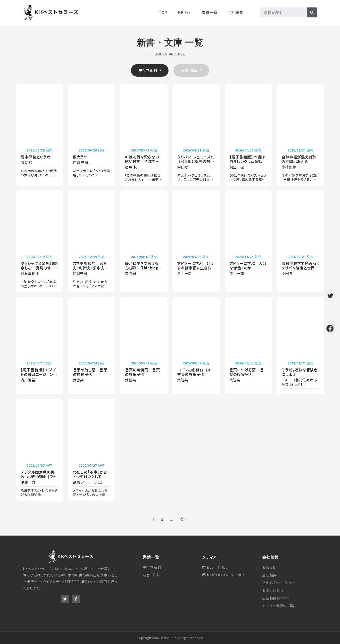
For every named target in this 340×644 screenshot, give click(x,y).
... (171, 519)
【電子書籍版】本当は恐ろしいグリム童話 (247, 159)
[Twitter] (65, 599)
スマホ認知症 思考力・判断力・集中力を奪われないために (91, 268)
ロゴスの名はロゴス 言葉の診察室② (196, 372)
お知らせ (184, 12)
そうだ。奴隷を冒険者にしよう (300, 372)
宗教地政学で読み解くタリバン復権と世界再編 (300, 268)
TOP (163, 12)
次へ (183, 519)
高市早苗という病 (36, 156)
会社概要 (235, 12)
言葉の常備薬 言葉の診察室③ (142, 372)
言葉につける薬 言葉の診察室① (246, 372)
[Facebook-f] (76, 599)
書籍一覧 (151, 557)
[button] (149, 70)
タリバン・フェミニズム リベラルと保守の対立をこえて (197, 161)
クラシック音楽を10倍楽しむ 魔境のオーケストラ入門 (39, 268)
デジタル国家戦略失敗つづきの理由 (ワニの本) (39, 476)
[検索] (312, 12)
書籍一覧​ (210, 12)
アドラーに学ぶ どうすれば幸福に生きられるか (196, 268)
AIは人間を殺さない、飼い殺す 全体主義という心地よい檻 (143, 161)
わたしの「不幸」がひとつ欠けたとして (90, 474)
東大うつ (80, 156)
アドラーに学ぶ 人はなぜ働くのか (248, 265)
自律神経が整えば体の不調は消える (299, 159)
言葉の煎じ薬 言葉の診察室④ (90, 372)
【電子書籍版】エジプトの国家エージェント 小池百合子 (39, 374)
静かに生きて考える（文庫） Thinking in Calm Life (142, 268)
